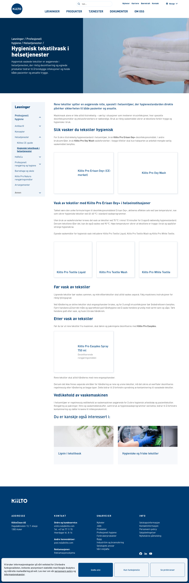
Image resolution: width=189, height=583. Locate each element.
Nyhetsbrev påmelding (150, 535)
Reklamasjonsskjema (64, 552)
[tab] (52, 11)
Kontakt (155, 3)
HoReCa (19, 156)
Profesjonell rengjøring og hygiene (25, 164)
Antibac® (19, 125)
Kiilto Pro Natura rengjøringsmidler (24, 178)
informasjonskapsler (14, 574)
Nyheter (126, 3)
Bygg (99, 539)
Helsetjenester (33, 43)
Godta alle (95, 569)
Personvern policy (148, 529)
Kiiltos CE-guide (25, 142)
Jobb (99, 525)
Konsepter (20, 131)
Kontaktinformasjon (148, 525)
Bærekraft (145, 3)
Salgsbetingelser (147, 532)
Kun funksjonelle (132, 569)
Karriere (135, 3)
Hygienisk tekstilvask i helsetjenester (28, 150)
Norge (172, 3)
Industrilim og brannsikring (110, 542)
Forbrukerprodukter (106, 535)
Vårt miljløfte (103, 548)
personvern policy (64, 571)
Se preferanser (167, 569)
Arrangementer (22, 184)
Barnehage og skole (24, 170)
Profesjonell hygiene (22, 117)
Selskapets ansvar (105, 545)
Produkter (102, 529)
